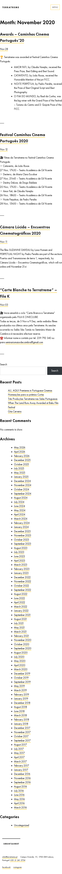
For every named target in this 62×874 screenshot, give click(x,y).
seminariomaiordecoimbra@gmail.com (24, 342)
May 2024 (19, 510)
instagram (17, 867)
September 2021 (22, 615)
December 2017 (22, 728)
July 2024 (19, 502)
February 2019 (21, 694)
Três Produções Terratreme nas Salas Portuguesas (32, 399)
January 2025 (21, 476)
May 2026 (19, 447)
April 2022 (19, 602)
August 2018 (20, 707)
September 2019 (22, 682)
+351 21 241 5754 (17, 860)
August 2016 (20, 786)
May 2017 (19, 753)
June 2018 (19, 711)
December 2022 (22, 577)
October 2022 (21, 585)
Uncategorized (21, 825)
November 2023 (22, 535)
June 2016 (19, 795)
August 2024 (20, 497)
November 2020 (22, 640)
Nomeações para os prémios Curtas (26, 394)
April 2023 (19, 560)
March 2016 (20, 807)
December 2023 (22, 531)
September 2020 (22, 648)
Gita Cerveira (14, 411)
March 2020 (20, 669)
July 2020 (19, 657)
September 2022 (22, 590)
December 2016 (22, 774)
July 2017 (19, 749)
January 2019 (21, 698)
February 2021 (21, 636)
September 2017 (22, 740)
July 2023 (19, 552)
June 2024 (19, 506)
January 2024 (21, 527)
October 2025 (21, 464)
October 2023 (21, 539)
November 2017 (22, 732)
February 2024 (21, 523)
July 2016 (19, 790)
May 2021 (19, 627)
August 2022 (20, 594)
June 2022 (19, 598)
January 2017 (21, 770)
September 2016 (22, 782)
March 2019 (20, 690)
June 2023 (19, 556)
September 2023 (22, 543)
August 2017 (20, 744)
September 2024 (22, 493)
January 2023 (21, 573)
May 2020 (19, 661)
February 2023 (21, 569)
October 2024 (21, 489)
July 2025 (19, 468)
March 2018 (20, 715)
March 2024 (20, 518)
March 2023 (20, 564)
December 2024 (22, 481)
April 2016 (19, 803)
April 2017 (19, 757)
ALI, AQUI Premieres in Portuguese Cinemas (30, 390)
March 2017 (20, 761)
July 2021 (19, 623)
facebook (6, 867)
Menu (55, 7)
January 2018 (21, 723)
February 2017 (21, 765)
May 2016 (19, 799)
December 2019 (22, 673)
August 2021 (20, 619)
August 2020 (21, 652)
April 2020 (19, 665)
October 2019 (21, 677)
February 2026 (21, 456)
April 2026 (19, 451)
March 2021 (20, 631)
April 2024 (19, 514)
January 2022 (21, 610)
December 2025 (22, 460)
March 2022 (20, 606)
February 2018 (21, 719)
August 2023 (20, 548)
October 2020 (21, 644)
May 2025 (19, 472)
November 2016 (22, 778)
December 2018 (22, 703)
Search (3, 364)
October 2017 (21, 736)
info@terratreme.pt (9, 856)
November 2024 (22, 485)
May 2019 (19, 686)
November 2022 (22, 581)
